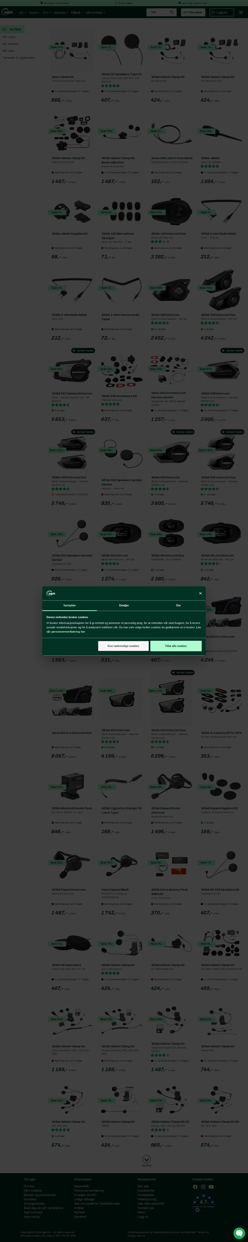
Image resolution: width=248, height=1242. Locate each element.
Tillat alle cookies (176, 645)
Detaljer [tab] (124, 605)
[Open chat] (239, 1233)
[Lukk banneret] (200, 593)
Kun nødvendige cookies (123, 645)
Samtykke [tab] (69, 605)
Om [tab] (178, 605)
